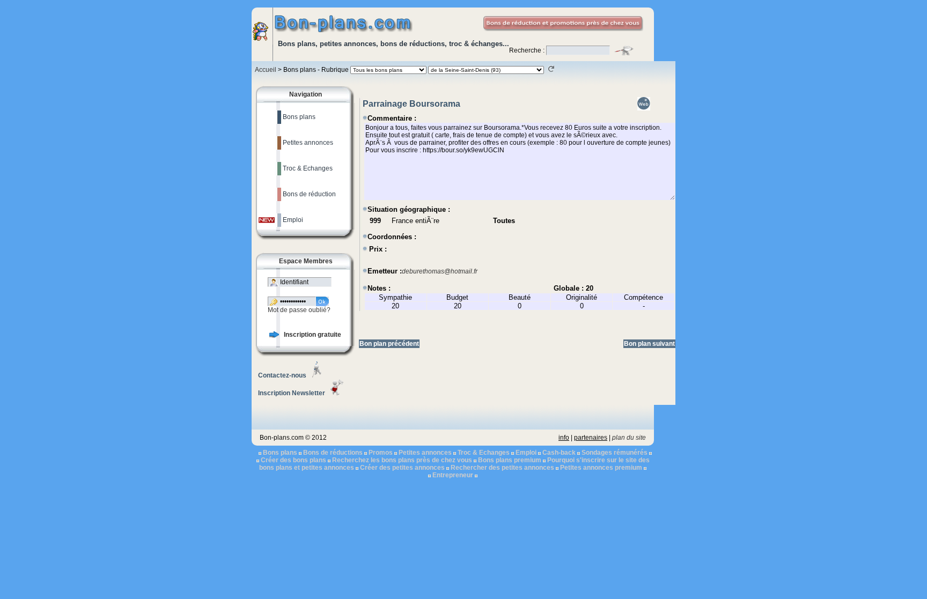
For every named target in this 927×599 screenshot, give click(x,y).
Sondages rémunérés (615, 452)
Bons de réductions (333, 452)
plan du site (629, 437)
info (563, 437)
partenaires (590, 437)
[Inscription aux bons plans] (274, 335)
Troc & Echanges (484, 452)
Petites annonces (425, 452)
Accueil (265, 69)
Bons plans (280, 452)
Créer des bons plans (293, 460)
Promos (381, 452)
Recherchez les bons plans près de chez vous (402, 460)
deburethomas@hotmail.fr (439, 271)
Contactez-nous (282, 375)
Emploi (526, 452)
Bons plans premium (509, 460)
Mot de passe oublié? (299, 310)
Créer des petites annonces (402, 467)
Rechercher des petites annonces (502, 467)
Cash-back (559, 452)
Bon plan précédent (389, 343)
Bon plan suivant (649, 343)
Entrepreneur (452, 475)
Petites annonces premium (601, 467)
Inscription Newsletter (291, 393)
